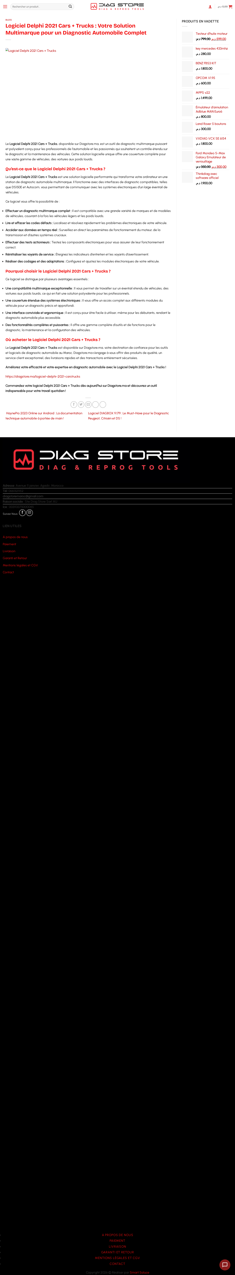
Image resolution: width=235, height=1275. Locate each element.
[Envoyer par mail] (88, 404)
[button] (5, 6)
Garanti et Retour (15, 558)
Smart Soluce (139, 1272)
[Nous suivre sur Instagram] (29, 512)
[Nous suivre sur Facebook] (22, 512)
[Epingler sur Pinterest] (95, 404)
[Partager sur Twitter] (81, 404)
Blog (9, 20)
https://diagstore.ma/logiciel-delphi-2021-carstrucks (43, 376)
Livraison (9, 551)
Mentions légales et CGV (20, 565)
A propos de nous (15, 537)
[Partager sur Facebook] (73, 404)
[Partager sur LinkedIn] (103, 404)
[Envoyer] (70, 6)
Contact (8, 572)
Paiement (9, 544)
